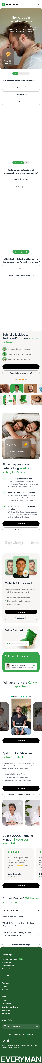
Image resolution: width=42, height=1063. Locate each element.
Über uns (5, 980)
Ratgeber (5, 986)
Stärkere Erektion (8, 965)
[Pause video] (21, 717)
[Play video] (35, 813)
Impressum (6, 1010)
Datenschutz (6, 1004)
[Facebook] (8, 1040)
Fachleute (5, 983)
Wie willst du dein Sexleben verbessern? (21, 80)
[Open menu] (39, 4)
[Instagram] (3, 1040)
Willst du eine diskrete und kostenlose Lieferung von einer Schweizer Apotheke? (21, 261)
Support (5, 989)
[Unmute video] (27, 731)
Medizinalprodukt (8, 1013)
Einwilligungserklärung (10, 1007)
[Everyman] (10, 4)
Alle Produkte (7, 969)
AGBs (4, 1000)
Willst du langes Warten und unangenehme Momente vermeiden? (21, 171)
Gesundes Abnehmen (10, 959)
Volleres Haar (6, 962)
